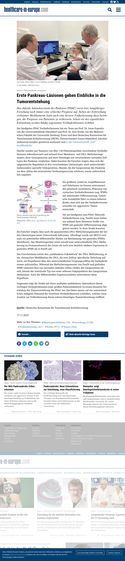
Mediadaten (76, 2)
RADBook (65, 2)
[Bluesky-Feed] (114, 2)
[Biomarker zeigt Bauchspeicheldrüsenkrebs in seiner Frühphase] (102, 370)
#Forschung (37, 412)
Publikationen (45, 2)
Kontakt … (26, 334)
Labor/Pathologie (11, 430)
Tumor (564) (70, 326)
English (27, 2)
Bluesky (59, 433)
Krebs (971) (53, 326)
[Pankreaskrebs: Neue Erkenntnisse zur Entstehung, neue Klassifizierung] (62, 370)
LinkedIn (59, 435)
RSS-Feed (60, 438)
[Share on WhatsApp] (36, 343)
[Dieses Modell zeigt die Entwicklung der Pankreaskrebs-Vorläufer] (38, 197)
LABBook (56, 2)
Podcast (35, 2)
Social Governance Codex (82, 438)
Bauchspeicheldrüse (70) (57, 322)
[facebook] (111, 2)
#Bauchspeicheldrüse (19, 412)
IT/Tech (7, 438)
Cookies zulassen (114, 553)
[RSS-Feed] (117, 2)
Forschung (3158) (83, 322)
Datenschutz (76, 441)
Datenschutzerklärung (18, 554)
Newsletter (96, 2)
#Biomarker (116, 412)
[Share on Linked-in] (30, 343)
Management (10, 435)
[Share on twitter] (24, 343)
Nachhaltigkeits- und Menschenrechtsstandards (91, 435)
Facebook (60, 428)
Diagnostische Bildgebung (15, 428)
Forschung (8, 441)
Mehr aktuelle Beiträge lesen (81, 334)
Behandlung (9, 433)
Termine (86, 2)
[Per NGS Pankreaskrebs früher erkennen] (23, 370)
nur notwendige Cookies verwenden (90, 553)
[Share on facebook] (19, 343)
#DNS (30, 412)
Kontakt (105, 2)
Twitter (59, 430)
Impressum (76, 443)
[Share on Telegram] (41, 343)
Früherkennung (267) (31, 326)
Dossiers (35, 428)
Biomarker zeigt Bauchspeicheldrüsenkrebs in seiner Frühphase (101, 389)
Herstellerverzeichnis (41, 435)
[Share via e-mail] (47, 343)
